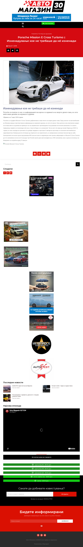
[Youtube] (10, 172)
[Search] (78, 164)
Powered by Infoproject (41, 544)
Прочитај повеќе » (16, 387)
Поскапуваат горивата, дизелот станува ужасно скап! (25, 395)
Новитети (34, 34)
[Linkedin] (44, 154)
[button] (22, 23)
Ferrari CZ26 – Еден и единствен (62, 386)
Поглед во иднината (45, 34)
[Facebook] (35, 154)
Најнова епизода (12, 406)
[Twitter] (7, 172)
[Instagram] (39, 154)
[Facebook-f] (4, 172)
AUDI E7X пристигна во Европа (22, 386)
